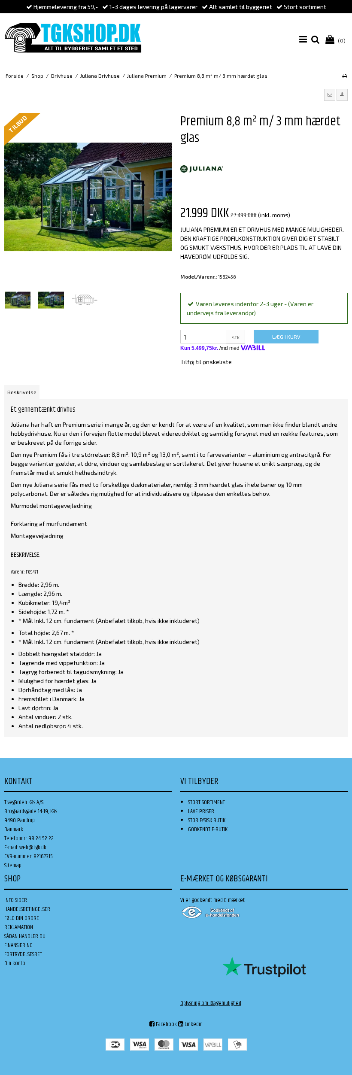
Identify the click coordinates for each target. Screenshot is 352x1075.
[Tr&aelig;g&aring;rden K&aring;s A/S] (73, 37)
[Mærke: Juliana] (201, 169)
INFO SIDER (15, 900)
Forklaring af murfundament (49, 523)
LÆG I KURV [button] (286, 337)
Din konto (14, 963)
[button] (329, 95)
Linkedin (193, 1024)
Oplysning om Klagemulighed (210, 1003)
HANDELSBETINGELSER (27, 909)
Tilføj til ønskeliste (206, 361)
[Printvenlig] (344, 76)
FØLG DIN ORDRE (21, 918)
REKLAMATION (18, 927)
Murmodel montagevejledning (51, 505)
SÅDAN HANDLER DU (25, 936)
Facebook (166, 1024)
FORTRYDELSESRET (23, 954)
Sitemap (12, 865)
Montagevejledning (37, 535)
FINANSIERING (18, 945)
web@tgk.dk (32, 847)
